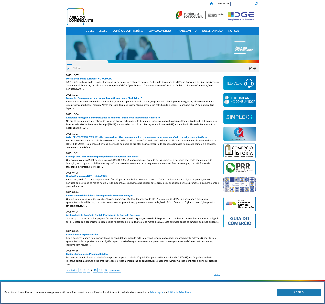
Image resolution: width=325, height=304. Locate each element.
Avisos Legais (156, 292)
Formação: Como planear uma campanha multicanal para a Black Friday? (104, 98)
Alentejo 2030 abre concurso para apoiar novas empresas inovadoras (102, 157)
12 (106, 270)
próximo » (115, 270)
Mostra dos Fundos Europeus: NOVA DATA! (89, 79)
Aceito (299, 292)
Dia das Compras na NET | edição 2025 (86, 176)
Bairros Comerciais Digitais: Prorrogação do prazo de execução (99, 196)
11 (100, 270)
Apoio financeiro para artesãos (82, 235)
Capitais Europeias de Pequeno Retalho (87, 254)
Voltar (217, 275)
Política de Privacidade (179, 292)
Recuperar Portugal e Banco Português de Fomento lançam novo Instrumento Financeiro (113, 118)
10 (95, 270)
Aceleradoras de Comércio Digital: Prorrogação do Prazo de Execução (103, 215)
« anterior (72, 270)
